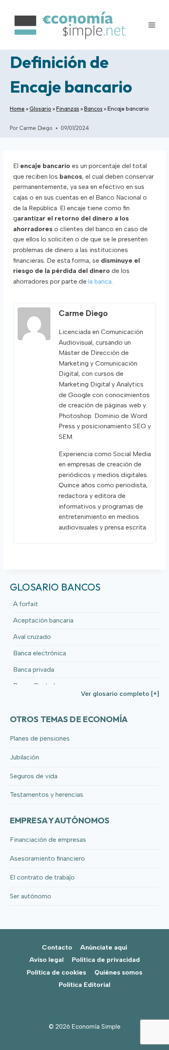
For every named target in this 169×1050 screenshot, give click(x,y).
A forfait (25, 604)
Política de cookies (56, 972)
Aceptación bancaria (43, 620)
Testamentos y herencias (46, 794)
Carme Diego (36, 128)
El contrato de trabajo (42, 877)
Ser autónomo (30, 896)
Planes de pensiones (40, 738)
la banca (100, 281)
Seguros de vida (33, 776)
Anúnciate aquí (103, 947)
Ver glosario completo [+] (120, 694)
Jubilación (24, 757)
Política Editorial (84, 985)
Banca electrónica (39, 653)
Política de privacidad (106, 960)
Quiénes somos (118, 972)
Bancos (93, 108)
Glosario (40, 108)
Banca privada (33, 669)
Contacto (57, 947)
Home (17, 108)
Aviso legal (46, 960)
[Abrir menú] (151, 24)
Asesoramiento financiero (47, 858)
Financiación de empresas (48, 839)
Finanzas (67, 108)
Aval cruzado (32, 637)
